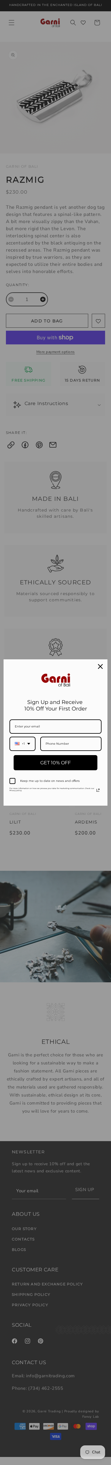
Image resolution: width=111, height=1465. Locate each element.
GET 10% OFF (55, 763)
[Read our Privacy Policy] (98, 790)
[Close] (100, 666)
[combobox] (22, 744)
